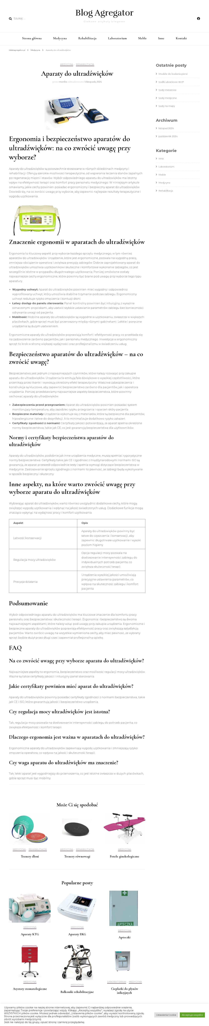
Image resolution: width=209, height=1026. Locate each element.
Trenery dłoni (30, 856)
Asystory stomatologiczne (30, 989)
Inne (161, 38)
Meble (142, 38)
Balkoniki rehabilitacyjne (77, 992)
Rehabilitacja (87, 38)
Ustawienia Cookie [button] (166, 1015)
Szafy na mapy (167, 106)
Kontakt (181, 38)
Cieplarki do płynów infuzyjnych (124, 991)
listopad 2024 (166, 128)
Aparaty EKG (77, 934)
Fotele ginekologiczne (124, 856)
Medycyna (60, 38)
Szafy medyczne (168, 97)
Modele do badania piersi (173, 73)
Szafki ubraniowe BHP (171, 81)
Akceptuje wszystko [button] (192, 1015)
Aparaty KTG (30, 934)
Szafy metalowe (168, 89)
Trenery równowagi (77, 856)
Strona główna (32, 38)
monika (63, 81)
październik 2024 (168, 136)
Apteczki (124, 937)
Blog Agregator (104, 13)
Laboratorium (117, 38)
